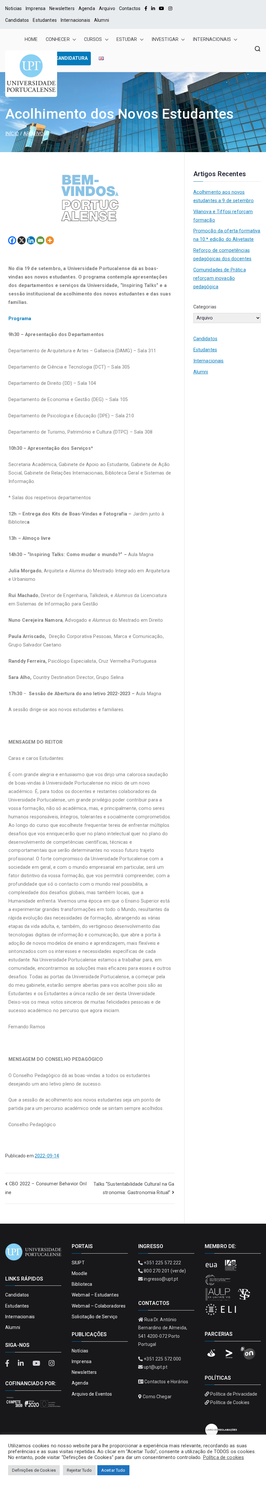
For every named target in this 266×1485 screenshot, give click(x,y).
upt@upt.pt (155, 1367)
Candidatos (17, 20)
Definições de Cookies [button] (34, 1470)
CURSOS (93, 39)
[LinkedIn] (153, 8)
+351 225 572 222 (162, 1262)
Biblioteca (82, 1284)
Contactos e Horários (166, 1381)
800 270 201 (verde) (165, 1270)
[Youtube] (161, 8)
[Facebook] (145, 8)
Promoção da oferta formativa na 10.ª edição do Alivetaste (226, 235)
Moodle (79, 1273)
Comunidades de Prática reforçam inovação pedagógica (219, 278)
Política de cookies (223, 1457)
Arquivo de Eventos (92, 1394)
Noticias (13, 8)
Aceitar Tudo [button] (113, 1470)
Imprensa (35, 8)
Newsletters (62, 8)
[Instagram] (170, 8)
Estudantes (44, 20)
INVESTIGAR (164, 39)
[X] (22, 240)
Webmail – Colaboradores (99, 1306)
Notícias (80, 1350)
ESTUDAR (126, 39)
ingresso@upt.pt (161, 1279)
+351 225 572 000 (162, 1358)
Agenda (87, 8)
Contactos (129, 8)
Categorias (204, 307)
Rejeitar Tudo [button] (79, 1470)
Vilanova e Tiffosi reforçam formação (223, 216)
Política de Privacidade (233, 1394)
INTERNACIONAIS (212, 39)
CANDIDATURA (71, 58)
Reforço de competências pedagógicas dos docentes (222, 255)
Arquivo (107, 8)
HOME (31, 39)
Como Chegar (157, 1396)
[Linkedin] (31, 240)
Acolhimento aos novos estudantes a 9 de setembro (223, 196)
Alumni (101, 20)
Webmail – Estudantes (95, 1294)
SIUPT (78, 1262)
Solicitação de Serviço (94, 1316)
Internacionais (75, 20)
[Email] (40, 240)
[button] (73, 39)
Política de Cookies (229, 1402)
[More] (50, 240)
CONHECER (58, 39)
